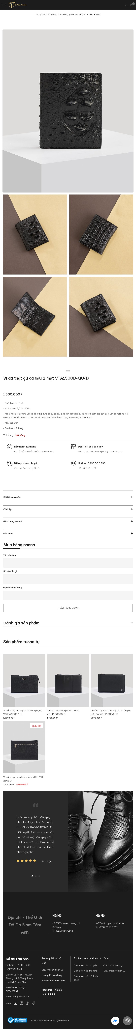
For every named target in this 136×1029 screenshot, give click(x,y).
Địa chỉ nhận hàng (12, 587)
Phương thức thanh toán (53, 980)
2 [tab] (35, 876)
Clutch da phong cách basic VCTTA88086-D (63, 712)
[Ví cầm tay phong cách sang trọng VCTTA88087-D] (24, 680)
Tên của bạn (9, 555)
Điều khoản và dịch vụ (52, 969)
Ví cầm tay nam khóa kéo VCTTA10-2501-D (23, 778)
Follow (8, 1003)
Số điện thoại (10, 571)
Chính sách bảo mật (113, 965)
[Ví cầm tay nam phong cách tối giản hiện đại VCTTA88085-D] (112, 680)
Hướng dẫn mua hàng (52, 975)
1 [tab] (32, 876)
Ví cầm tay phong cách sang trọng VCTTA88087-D (22, 712)
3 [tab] (39, 876)
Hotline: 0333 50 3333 (52, 992)
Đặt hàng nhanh (69, 608)
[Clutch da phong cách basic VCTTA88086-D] (68, 680)
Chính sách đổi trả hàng (85, 970)
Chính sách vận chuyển (85, 965)
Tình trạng (8, 435)
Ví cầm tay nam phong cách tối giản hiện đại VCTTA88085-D (111, 712)
